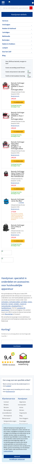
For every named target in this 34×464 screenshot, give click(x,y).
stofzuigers (5, 302)
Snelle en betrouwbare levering (15, 76)
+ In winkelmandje (18, 102)
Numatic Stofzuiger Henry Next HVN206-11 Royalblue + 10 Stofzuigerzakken (17, 145)
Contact (6, 402)
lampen (10, 304)
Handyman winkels (19, 14)
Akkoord (17, 456)
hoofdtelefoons (6, 308)
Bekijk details (15, 96)
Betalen (6, 407)
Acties (21, 407)
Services (5, 21)
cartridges (24, 302)
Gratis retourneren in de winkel (15, 72)
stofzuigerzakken (14, 302)
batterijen (4, 304)
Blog (4, 55)
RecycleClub (9, 314)
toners (30, 302)
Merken (21, 410)
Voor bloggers (23, 418)
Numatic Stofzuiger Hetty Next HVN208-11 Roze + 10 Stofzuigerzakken (17, 115)
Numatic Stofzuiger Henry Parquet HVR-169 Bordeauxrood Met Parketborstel (17, 173)
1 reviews (21, 202)
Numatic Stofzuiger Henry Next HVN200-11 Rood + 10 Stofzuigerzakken (17, 86)
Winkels (6, 405)
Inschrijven (17, 346)
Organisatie (23, 413)
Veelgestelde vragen (10, 421)
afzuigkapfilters (16, 306)
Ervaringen (22, 421)
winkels (8, 386)
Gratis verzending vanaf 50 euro (15, 68)
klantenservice (10, 391)
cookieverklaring (8, 451)
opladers (16, 304)
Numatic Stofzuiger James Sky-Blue (17, 200)
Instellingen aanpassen (17, 459)
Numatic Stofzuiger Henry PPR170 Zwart (17, 226)
